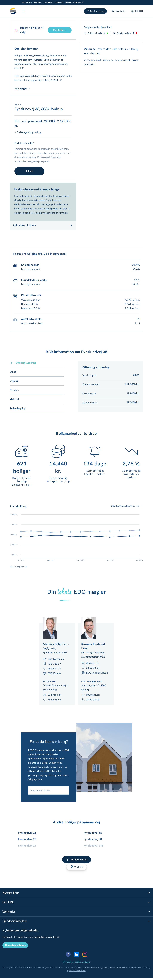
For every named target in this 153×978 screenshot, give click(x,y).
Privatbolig (27, 2)
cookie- (87, 967)
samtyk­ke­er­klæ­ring (77, 970)
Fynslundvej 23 (27, 839)
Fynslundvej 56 (93, 833)
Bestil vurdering (97, 11)
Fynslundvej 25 (27, 845)
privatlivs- (78, 967)
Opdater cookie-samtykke (78, 962)
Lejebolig (59, 2)
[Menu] (24, 11)
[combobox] (48, 790)
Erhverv (37, 2)
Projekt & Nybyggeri (74, 2)
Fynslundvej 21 (27, 833)
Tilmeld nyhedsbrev (15, 945)
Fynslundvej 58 (93, 839)
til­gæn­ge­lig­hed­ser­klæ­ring (139, 967)
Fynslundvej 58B (94, 845)
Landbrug (48, 2)
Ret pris (29, 171)
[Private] (13, 11)
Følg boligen (59, 30)
